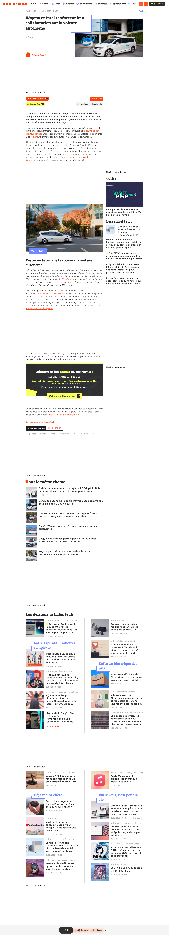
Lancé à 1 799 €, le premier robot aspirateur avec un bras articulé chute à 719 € (61, 779)
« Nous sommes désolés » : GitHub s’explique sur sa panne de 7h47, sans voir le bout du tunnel (127, 851)
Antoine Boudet (39, 55)
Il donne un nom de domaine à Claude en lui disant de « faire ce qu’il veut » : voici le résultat (125, 648)
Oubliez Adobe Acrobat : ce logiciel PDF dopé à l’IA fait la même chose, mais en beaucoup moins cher (70, 490)
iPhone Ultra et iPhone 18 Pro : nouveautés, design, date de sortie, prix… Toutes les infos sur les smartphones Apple (123, 243)
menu (33, 3)
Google (43, 434)
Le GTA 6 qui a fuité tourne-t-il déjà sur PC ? (127, 869)
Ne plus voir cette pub (35, 92)
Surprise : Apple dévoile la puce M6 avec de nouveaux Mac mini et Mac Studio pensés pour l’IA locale (61, 628)
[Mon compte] (141, 4)
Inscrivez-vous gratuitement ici (63, 414)
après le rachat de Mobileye (49, 293)
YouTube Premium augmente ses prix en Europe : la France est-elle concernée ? (61, 826)
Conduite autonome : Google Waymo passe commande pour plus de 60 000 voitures (71, 502)
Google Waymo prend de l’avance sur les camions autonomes (68, 527)
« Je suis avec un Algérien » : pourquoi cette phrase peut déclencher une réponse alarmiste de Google (126, 699)
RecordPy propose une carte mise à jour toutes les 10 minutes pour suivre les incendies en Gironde (124, 281)
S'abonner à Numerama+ (62, 396)
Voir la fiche (53, 726)
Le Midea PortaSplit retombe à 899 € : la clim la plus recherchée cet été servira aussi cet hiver (130, 231)
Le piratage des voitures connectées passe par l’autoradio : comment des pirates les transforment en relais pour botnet (127, 720)
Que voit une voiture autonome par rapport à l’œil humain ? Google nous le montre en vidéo (68, 515)
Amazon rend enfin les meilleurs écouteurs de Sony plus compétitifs (124, 627)
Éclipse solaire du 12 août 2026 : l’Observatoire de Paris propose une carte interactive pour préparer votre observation (123, 268)
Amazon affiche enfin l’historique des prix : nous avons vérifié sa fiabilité (126, 677)
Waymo (34, 136)
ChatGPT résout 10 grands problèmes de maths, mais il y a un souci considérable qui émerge (124, 256)
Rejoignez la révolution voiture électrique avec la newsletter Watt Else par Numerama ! (124, 212)
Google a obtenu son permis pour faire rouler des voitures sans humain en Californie (67, 540)
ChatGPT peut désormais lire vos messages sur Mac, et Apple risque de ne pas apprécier (127, 830)
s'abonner (158, 4)
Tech (141, 11)
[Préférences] (146, 4)
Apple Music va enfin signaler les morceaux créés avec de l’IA (124, 779)
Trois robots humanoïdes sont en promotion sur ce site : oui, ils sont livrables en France (61, 658)
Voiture (84, 434)
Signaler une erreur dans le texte (40, 422)
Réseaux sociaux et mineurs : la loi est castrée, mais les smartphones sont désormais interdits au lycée (62, 679)
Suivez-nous (97, 99)
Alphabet (31, 434)
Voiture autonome (68, 434)
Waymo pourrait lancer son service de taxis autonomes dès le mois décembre (64, 553)
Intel (53, 434)
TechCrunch (68, 279)
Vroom (95, 434)
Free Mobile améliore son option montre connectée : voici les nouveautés (61, 866)
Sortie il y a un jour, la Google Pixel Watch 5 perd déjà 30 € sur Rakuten (61, 804)
